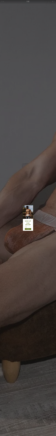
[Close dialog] (32, 205)
